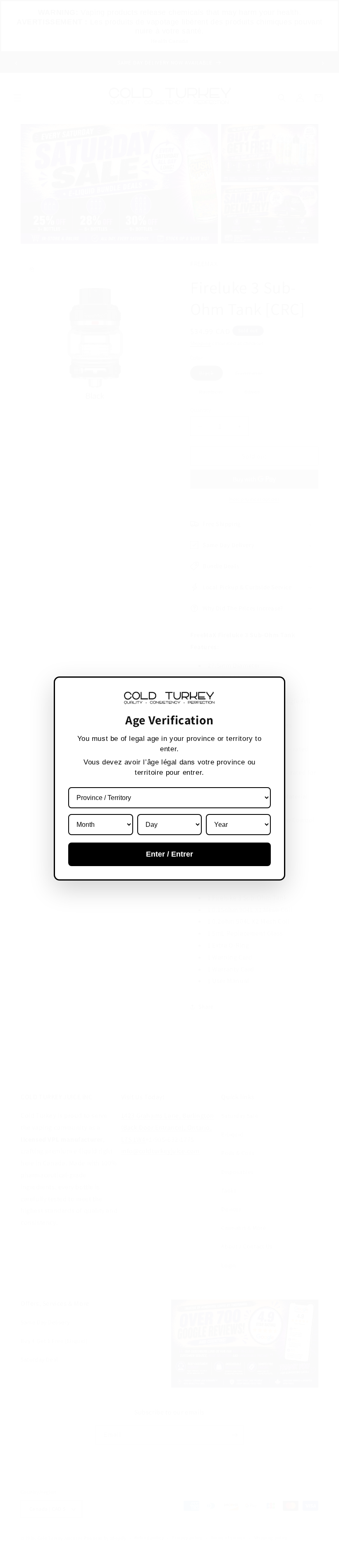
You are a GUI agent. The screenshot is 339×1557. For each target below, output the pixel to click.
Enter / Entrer (169, 854)
